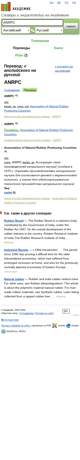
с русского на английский (64, 68)
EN (51, 3)
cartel (8, 192)
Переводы (21, 48)
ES (67, 3)
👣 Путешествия (10, 320)
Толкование (12, 90)
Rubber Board (14, 220)
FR (74, 3)
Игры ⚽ (21, 55)
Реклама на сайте (44, 313)
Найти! (70, 26)
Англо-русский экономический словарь (27, 116)
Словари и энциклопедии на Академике (35, 15)
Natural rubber (14, 279)
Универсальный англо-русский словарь (27, 140)
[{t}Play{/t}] (16, 95)
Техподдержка (26, 313)
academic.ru (16, 6)
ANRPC (56, 116)
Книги (58, 48)
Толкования (40, 41)
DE (59, 3)
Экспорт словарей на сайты (15, 325)
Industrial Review (16, 249)
